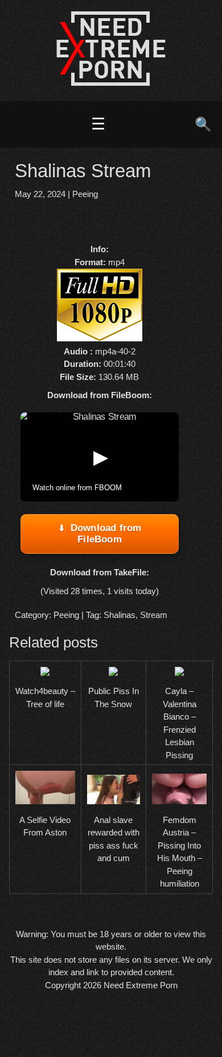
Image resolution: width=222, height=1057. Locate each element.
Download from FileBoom (106, 534)
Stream (153, 615)
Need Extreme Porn (141, 985)
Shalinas (119, 615)
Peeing (85, 194)
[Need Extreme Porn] (111, 82)
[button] (99, 456)
